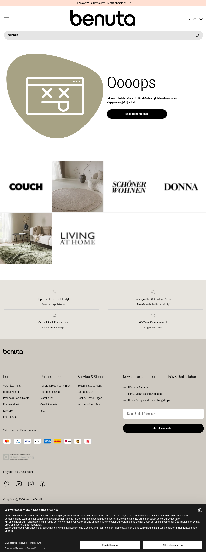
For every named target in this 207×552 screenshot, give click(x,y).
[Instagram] (30, 483)
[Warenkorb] (201, 18)
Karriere (8, 410)
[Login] (195, 18)
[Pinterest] (6, 483)
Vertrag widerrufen (89, 404)
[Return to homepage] (103, 18)
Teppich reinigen (50, 392)
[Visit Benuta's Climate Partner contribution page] (19, 457)
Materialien (46, 398)
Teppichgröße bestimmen (55, 385)
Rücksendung (11, 404)
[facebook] (42, 483)
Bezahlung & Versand (90, 385)
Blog (42, 410)
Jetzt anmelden (163, 428)
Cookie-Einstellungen (90, 398)
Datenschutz (85, 392)
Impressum (10, 417)
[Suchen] (197, 35)
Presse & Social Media (16, 398)
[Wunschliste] (189, 18)
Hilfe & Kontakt (11, 392)
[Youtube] (18, 483)
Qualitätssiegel (49, 404)
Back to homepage (137, 114)
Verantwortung (12, 385)
